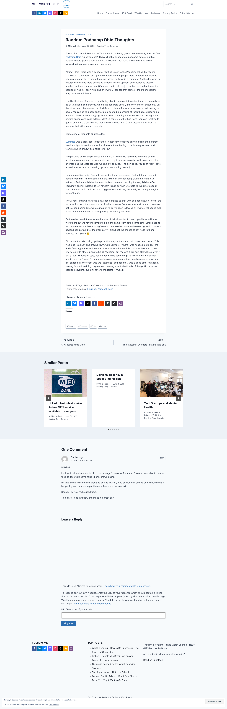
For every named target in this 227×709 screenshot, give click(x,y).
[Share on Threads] (88, 303)
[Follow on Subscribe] (71, 648)
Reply (161, 458)
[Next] (178, 398)
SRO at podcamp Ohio (73, 342)
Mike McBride (74, 46)
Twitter (102, 326)
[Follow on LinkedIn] (39, 13)
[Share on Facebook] (94, 303)
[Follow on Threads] (60, 13)
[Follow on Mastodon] (50, 13)
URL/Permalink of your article (76, 609)
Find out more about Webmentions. (93, 603)
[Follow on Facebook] (34, 13)
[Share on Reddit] (101, 303)
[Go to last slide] (48, 398)
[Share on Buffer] (107, 303)
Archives (155, 13)
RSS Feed (127, 13)
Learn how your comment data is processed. (127, 586)
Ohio (93, 326)
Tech (89, 35)
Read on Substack (153, 660)
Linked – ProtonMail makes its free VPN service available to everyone (65, 407)
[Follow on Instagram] (55, 13)
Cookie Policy (54, 705)
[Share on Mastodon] (81, 303)
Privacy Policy (169, 13)
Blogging (70, 35)
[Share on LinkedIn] (68, 303)
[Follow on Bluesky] (44, 13)
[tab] (108, 429)
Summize (70, 141)
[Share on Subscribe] (120, 303)
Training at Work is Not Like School (110, 672)
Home (100, 13)
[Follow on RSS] (65, 13)
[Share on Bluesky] (74, 303)
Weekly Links (141, 13)
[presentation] (65, 383)
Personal (80, 35)
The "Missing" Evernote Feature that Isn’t (144, 342)
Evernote (82, 326)
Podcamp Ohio (73, 57)
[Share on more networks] (114, 303)
